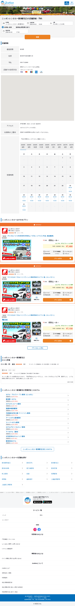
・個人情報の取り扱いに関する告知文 (12, 587)
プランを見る (58, 258)
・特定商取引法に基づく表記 (9, 592)
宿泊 (41, 515)
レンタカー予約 (10, 492)
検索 (37, 37)
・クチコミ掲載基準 (6, 549)
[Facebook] (40, 529)
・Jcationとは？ (5, 568)
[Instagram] (35, 529)
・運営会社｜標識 (6, 573)
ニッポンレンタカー (54, 492)
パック (4, 515)
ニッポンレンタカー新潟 (67, 492)
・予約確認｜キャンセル (8, 539)
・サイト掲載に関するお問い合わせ (11, 558)
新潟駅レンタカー (30, 492)
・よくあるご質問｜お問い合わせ (10, 544)
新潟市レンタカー (42, 492)
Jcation (2, 492)
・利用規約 (4, 577)
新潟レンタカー (20, 492)
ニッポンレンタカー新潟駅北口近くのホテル (37, 449)
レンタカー (5, 520)
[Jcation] (7, 3)
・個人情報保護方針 (6, 582)
